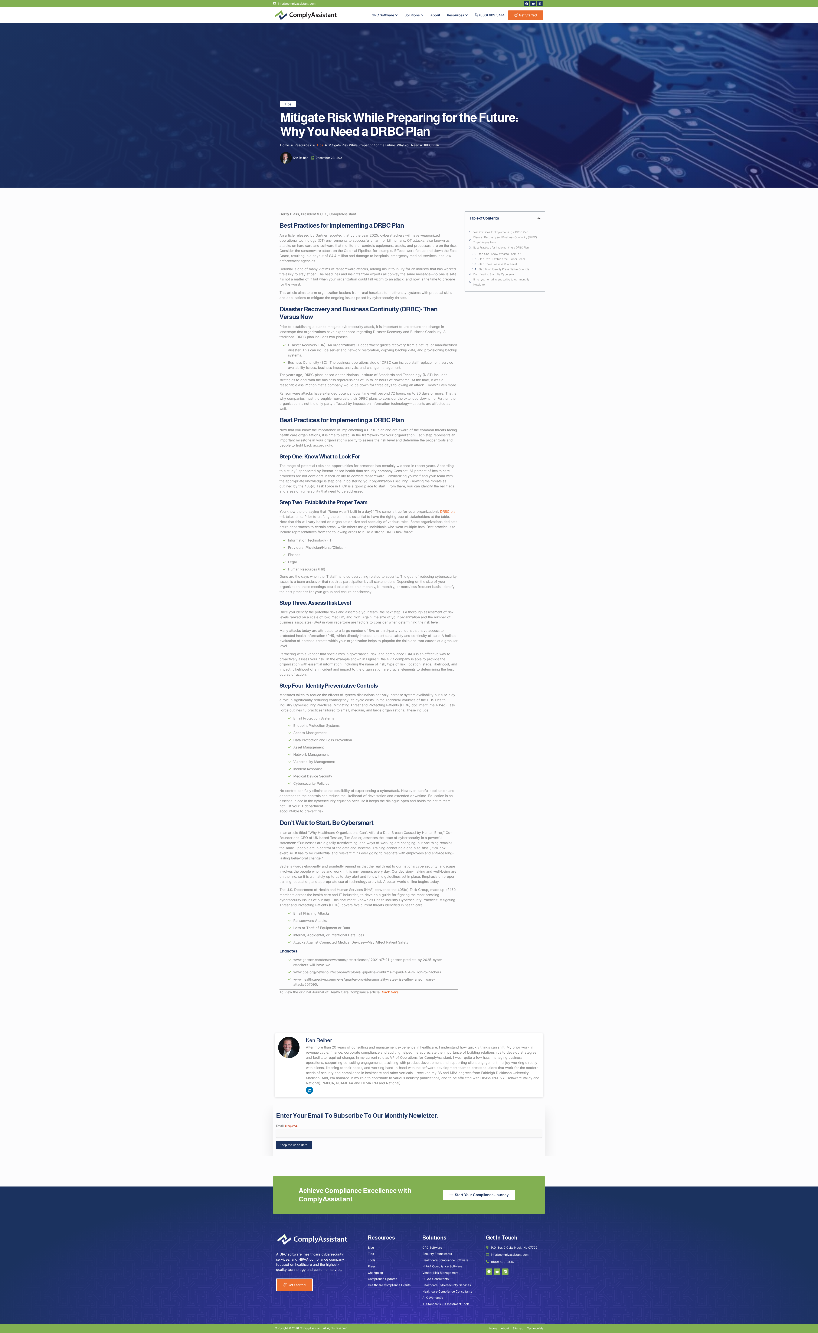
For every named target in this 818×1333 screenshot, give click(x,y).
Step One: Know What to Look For (499, 254)
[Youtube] (533, 3)
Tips (288, 104)
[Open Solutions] (422, 15)
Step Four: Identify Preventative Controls (503, 269)
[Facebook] (526, 3)
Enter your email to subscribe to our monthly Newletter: (501, 282)
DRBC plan (448, 511)
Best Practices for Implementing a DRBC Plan (500, 232)
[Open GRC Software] (396, 15)
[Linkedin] (540, 3)
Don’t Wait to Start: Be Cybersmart (494, 274)
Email (287, 1126)
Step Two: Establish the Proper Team (501, 259)
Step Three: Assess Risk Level (497, 264)
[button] (539, 218)
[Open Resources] (466, 15)
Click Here (390, 992)
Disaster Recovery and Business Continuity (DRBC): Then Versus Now (505, 240)
